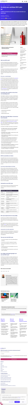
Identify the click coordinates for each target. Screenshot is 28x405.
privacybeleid (19, 397)
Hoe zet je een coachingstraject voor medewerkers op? (14, 330)
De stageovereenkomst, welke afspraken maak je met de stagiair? (4, 326)
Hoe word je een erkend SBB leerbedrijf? (4, 324)
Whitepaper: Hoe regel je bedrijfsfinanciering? (6, 377)
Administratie (2, 365)
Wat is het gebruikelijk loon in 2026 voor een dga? (23, 332)
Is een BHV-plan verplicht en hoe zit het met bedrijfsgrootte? (23, 51)
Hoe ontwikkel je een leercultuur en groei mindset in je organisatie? (14, 333)
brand (5, 224)
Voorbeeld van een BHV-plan (23, 60)
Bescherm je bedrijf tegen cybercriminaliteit (6, 378)
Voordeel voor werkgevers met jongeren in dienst (4, 334)
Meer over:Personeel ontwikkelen (12, 320)
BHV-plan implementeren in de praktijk (23, 63)
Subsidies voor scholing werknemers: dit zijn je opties (13, 324)
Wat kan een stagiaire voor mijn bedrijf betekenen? (5, 329)
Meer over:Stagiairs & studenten (3, 320)
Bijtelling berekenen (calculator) (4, 384)
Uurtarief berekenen (3, 383)
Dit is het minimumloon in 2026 (23, 324)
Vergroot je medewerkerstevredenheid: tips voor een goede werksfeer (14, 336)
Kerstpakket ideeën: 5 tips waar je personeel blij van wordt (23, 329)
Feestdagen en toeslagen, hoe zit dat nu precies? (23, 326)
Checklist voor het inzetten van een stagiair (4, 332)
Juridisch (2, 363)
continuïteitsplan (4, 88)
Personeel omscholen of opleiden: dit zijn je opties (14, 327)
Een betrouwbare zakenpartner (4, 376)
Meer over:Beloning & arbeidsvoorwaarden (23, 320)
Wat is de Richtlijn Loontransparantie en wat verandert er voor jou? (23, 335)
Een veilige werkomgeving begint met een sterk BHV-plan (23, 68)
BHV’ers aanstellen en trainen (22, 58)
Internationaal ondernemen (4, 371)
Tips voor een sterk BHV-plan (23, 65)
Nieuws (1, 364)
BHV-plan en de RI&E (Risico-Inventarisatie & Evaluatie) (23, 55)
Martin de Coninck (9, 18)
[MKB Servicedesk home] (14, 348)
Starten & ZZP (2, 369)
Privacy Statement (13, 54)
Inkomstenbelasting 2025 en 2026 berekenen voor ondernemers (8, 385)
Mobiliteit (2, 370)
